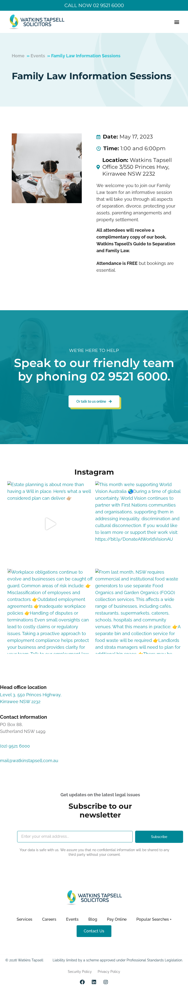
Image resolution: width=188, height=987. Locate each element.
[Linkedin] (94, 982)
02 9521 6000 (128, 376)
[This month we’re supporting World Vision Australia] (138, 523)
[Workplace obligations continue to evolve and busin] (50, 611)
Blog (92, 919)
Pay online (117, 919)
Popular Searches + (154, 919)
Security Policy (80, 972)
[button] (177, 22)
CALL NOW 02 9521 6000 (94, 5)
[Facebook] (82, 982)
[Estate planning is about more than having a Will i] (50, 523)
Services (24, 919)
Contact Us (94, 931)
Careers (49, 919)
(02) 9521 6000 (15, 745)
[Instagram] (105, 982)
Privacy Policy (109, 972)
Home (18, 55)
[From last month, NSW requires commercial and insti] (138, 611)
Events (38, 55)
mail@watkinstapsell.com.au (29, 760)
